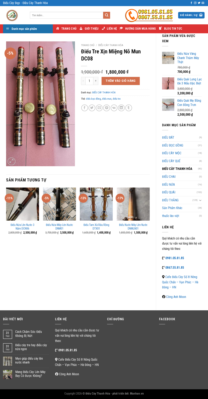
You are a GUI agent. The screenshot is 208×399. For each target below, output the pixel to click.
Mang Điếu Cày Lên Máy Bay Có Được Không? (30, 374)
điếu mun (107, 98)
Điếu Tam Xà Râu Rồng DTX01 (96, 227)
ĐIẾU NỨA (168, 185)
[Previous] (6, 214)
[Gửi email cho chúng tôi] (203, 3)
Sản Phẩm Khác (172, 208)
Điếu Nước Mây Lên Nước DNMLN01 (133, 227)
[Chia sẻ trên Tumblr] (128, 108)
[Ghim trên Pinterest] (106, 108)
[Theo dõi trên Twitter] (199, 3)
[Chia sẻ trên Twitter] (92, 108)
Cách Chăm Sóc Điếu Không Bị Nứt (28, 334)
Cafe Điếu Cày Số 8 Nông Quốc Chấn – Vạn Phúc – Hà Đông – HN (180, 282)
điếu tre (116, 98)
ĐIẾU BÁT (168, 137)
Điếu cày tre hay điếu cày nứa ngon (31, 347)
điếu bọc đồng (93, 98)
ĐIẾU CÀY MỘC (171, 153)
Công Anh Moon (176, 297)
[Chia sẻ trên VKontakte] (114, 108)
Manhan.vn (137, 393)
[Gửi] (106, 15)
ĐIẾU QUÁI (168, 192)
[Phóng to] (11, 161)
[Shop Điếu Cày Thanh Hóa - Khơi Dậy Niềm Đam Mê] (13, 15)
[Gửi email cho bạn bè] (99, 108)
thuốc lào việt (170, 216)
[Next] (149, 214)
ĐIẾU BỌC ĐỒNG (172, 145)
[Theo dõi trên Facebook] (191, 3)
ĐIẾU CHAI (169, 177)
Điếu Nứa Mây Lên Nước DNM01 (59, 227)
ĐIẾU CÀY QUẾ (171, 161)
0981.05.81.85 (174, 258)
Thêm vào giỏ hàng (121, 81)
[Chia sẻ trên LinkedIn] (121, 108)
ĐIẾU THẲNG (170, 200)
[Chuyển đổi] (200, 200)
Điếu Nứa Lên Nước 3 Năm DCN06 (22, 227)
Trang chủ (87, 45)
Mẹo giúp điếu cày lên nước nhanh (29, 360)
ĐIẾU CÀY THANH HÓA (177, 169)
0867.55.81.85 (174, 268)
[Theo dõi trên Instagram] (195, 3)
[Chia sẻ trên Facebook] (84, 108)
